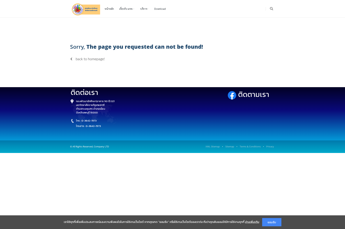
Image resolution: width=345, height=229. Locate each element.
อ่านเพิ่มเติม (252, 222)
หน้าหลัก (109, 8)
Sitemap (229, 146)
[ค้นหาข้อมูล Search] (271, 9)
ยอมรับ (272, 222)
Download (160, 8)
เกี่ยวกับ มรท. (126, 8)
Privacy (270, 146)
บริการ (143, 8)
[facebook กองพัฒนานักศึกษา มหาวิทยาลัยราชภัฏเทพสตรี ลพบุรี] (232, 94)
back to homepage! (90, 59)
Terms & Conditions (250, 146)
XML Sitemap (213, 146)
